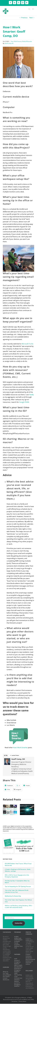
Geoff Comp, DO (9, 43)
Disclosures (6, 980)
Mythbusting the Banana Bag (13, 896)
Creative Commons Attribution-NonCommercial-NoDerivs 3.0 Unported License (30, 959)
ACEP (15, 959)
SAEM (15, 973)
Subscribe (18, 923)
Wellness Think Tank (18, 947)
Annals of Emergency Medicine (17, 961)
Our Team (5, 973)
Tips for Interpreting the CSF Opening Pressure (18, 886)
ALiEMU (16, 936)
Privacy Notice (22, 1001)
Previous (24, 18)
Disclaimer (14, 1001)
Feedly (31, 395)
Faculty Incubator (17, 943)
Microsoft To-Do (27, 344)
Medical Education (27, 41)
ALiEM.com (29, 940)
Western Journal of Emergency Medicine (17, 983)
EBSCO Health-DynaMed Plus (18, 966)
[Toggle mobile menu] (33, 9)
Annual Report (7, 975)
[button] (4, 809)
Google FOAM (24, 402)
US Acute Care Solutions (18, 979)
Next (31, 18)
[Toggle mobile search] (29, 9)
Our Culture (6, 976)
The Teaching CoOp (18, 975)
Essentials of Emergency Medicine (17, 970)
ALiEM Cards (17, 938)
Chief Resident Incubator (18, 940)
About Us (5, 971)
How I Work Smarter (16, 41)
